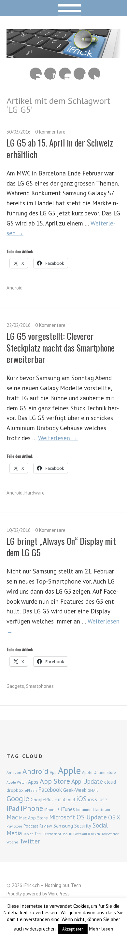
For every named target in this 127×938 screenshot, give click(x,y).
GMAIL (93, 790)
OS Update (92, 817)
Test (38, 833)
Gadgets (15, 686)
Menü (63, 8)
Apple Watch (17, 782)
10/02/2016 (19, 530)
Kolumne (84, 809)
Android (14, 288)
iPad (13, 808)
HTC (58, 800)
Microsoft (62, 817)
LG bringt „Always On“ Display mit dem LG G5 (61, 546)
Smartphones (40, 686)
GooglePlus (42, 800)
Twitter (94, 74)
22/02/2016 (19, 325)
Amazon (14, 772)
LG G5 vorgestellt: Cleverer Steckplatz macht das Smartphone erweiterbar (61, 347)
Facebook (80, 74)
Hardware (34, 493)
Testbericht (52, 834)
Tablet (28, 834)
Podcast (30, 826)
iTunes (68, 809)
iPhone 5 (52, 809)
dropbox (15, 790)
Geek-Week (74, 790)
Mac (12, 817)
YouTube (50, 74)
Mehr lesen (101, 929)
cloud (110, 781)
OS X (114, 817)
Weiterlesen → (58, 438)
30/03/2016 (19, 132)
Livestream (101, 809)
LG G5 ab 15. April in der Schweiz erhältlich (60, 148)
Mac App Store (33, 818)
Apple (69, 770)
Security (82, 826)
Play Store (14, 826)
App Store (55, 781)
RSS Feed (36, 74)
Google (18, 798)
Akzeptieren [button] (73, 929)
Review (45, 826)
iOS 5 (92, 799)
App (53, 772)
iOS (81, 798)
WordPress (59, 894)
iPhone (32, 808)
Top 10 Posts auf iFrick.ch (81, 834)
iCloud (69, 800)
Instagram (65, 74)
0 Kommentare (50, 132)
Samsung (63, 825)
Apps (33, 781)
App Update (87, 781)
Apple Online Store (99, 772)
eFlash (31, 790)
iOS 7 (103, 800)
